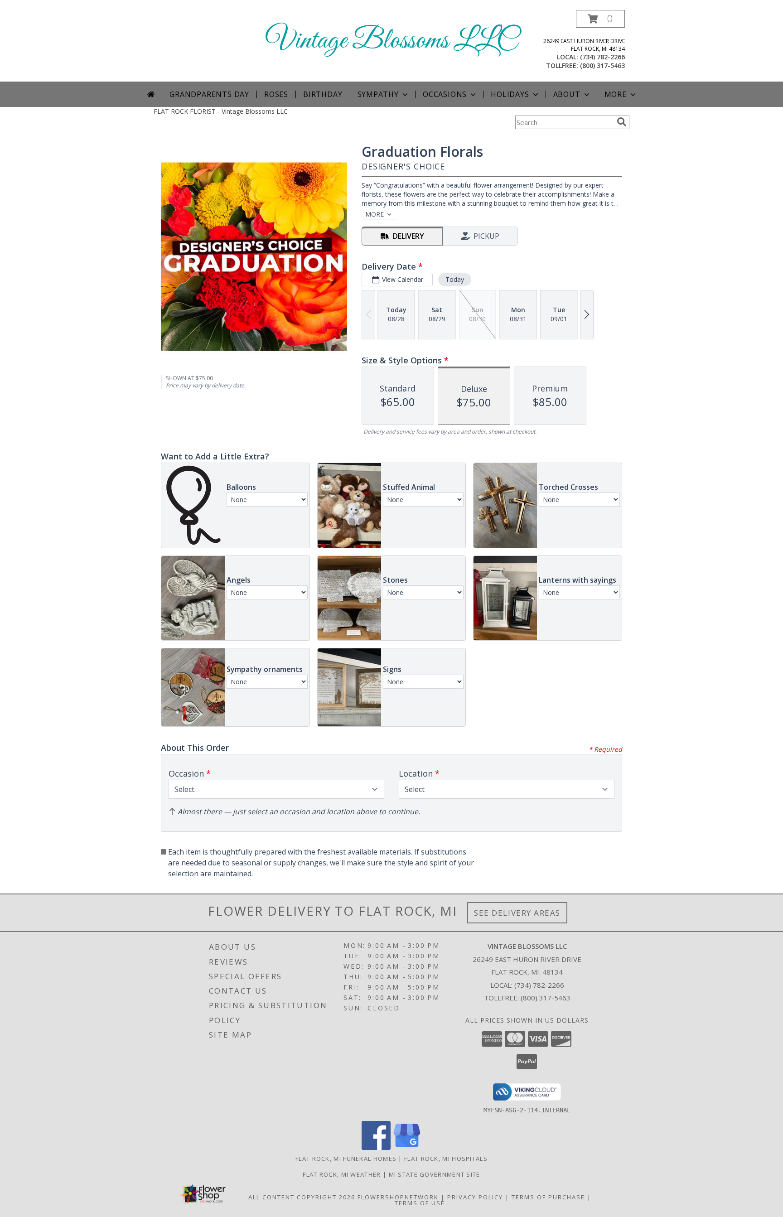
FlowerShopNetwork (398, 1197)
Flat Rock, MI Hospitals (446, 1158)
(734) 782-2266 (602, 57)
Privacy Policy (475, 1197)
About (566, 94)
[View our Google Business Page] (406, 1147)
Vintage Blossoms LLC (391, 41)
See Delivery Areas (517, 913)
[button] (600, 19)
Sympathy (378, 94)
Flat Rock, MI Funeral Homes (345, 1158)
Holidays (510, 94)
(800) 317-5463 (602, 65)
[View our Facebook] (376, 1147)
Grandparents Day (209, 94)
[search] (621, 122)
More (615, 94)
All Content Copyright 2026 (301, 1197)
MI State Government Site (434, 1174)
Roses (276, 94)
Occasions (445, 94)
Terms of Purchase (548, 1197)
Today (454, 279)
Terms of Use (420, 1203)
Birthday (322, 94)
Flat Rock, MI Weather (342, 1174)
